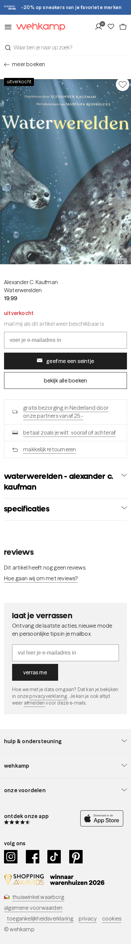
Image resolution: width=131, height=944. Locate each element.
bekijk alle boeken (65, 380)
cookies (111, 918)
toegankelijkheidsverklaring (40, 918)
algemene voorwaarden (33, 907)
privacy (87, 918)
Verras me (35, 672)
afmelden (34, 703)
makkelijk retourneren (49, 449)
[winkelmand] (123, 26)
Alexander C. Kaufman (31, 282)
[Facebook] (33, 856)
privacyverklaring (48, 696)
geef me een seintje (70, 361)
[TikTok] (54, 856)
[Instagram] (11, 856)
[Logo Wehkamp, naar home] (38, 27)
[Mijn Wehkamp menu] (100, 26)
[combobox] (65, 47)
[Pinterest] (76, 856)
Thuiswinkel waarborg (38, 897)
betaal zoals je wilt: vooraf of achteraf (69, 432)
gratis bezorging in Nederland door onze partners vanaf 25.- (65, 411)
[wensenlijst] (113, 26)
